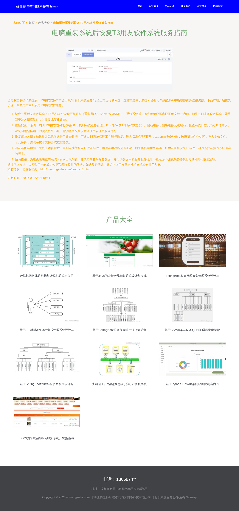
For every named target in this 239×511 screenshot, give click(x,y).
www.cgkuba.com (78, 497)
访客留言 (218, 6)
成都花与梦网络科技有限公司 (38, 6)
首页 (140, 6)
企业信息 (202, 6)
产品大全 (170, 6)
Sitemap (191, 497)
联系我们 (186, 6)
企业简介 (154, 6)
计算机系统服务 (100, 497)
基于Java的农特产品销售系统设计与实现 (119, 275)
